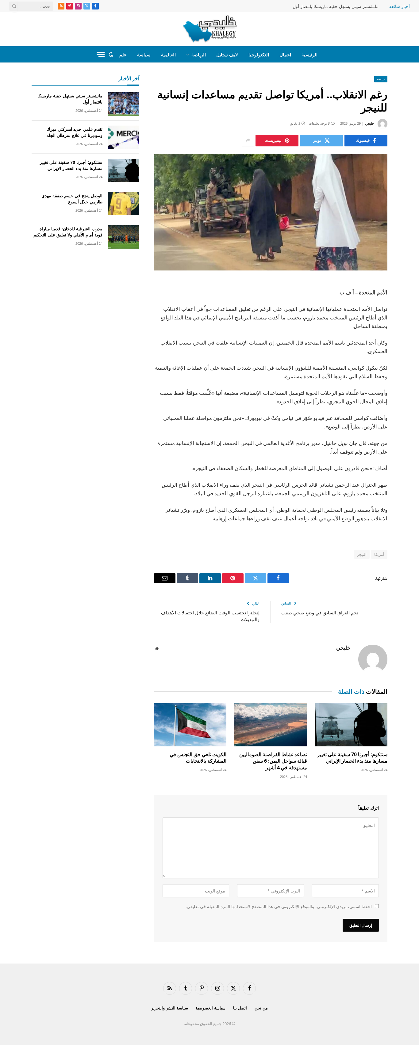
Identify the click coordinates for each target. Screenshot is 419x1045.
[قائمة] (101, 54)
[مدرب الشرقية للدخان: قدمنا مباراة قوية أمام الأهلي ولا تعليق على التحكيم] (123, 237)
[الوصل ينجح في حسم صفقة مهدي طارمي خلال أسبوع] (123, 204)
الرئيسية (309, 54)
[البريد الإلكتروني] (409, 363)
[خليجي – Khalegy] (209, 29)
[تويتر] (409, 316)
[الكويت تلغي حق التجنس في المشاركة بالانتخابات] (190, 724)
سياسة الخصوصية (210, 1008)
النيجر (362, 554)
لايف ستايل (227, 54)
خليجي (369, 123)
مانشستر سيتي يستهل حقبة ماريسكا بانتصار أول (336, 6)
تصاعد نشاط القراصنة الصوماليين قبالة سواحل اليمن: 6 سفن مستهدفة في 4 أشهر (273, 761)
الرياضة (198, 54)
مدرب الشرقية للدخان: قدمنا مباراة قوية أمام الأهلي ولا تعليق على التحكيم (67, 232)
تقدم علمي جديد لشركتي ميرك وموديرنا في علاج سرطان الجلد (74, 132)
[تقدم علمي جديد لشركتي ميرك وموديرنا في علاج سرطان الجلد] (123, 137)
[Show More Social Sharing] (248, 140)
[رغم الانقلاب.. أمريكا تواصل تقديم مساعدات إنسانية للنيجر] (270, 212)
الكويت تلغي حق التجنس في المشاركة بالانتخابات (198, 757)
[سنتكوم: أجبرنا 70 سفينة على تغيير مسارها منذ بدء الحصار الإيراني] (351, 724)
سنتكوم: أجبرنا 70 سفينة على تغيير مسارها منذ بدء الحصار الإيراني (352, 757)
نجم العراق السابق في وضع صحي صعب (319, 612)
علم (123, 54)
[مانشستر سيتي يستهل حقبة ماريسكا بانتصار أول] (123, 104)
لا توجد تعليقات (319, 123)
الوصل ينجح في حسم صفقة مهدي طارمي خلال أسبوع (71, 199)
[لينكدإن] (409, 332)
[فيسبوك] (409, 301)
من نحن (261, 1008)
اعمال (285, 54)
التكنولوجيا (258, 54)
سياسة (144, 54)
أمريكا (379, 554)
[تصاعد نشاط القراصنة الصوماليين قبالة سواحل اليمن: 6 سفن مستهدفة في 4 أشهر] (270, 724)
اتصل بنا (240, 1008)
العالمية (168, 54)
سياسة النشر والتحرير (169, 1008)
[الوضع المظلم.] (111, 54)
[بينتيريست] (409, 347)
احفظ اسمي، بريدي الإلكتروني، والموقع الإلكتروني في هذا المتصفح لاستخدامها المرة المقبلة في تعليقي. (279, 906)
